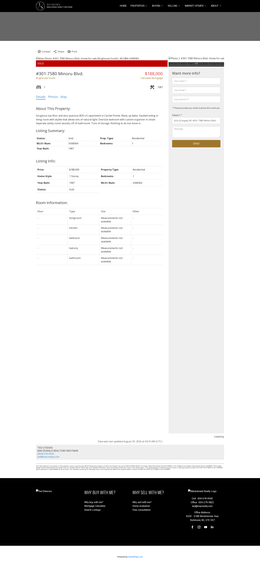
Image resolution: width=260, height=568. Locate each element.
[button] (192, 527)
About (214, 5)
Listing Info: (46, 160)
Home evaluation (141, 506)
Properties (137, 5)
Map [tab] (63, 97)
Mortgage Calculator (94, 506)
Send (196, 143)
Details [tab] (41, 97)
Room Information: (52, 202)
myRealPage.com (135, 557)
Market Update (194, 5)
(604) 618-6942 (45, 453)
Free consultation (141, 509)
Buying (156, 5)
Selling (172, 5)
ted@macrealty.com (48, 456)
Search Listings (92, 509)
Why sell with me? (142, 502)
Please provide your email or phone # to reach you (197, 108)
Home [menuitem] (123, 5)
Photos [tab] (53, 97)
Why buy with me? (93, 502)
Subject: (176, 115)
